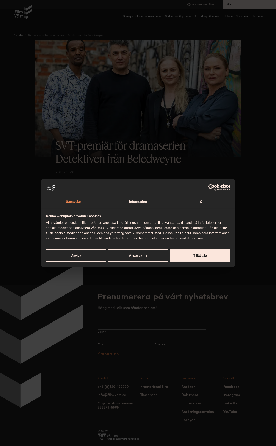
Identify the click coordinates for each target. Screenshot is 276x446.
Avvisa (76, 255)
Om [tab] (202, 201)
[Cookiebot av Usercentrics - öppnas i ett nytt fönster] (211, 187)
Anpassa (135, 255)
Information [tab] (138, 201)
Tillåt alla (200, 255)
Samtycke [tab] (73, 201)
